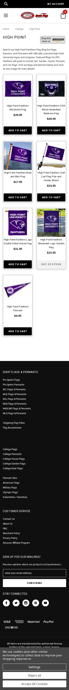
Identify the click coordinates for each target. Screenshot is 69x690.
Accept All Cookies (34, 684)
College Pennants (12, 454)
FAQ (5, 528)
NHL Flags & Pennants (14, 399)
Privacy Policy (10, 538)
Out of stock (51, 264)
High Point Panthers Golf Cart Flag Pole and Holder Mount (51, 176)
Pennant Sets (10, 478)
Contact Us (9, 519)
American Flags (11, 482)
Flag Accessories (12, 427)
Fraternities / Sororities (15, 497)
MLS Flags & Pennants (14, 413)
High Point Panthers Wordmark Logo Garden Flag (51, 243)
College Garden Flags (14, 463)
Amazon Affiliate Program (16, 543)
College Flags (10, 449)
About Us (7, 523)
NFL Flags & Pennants (14, 389)
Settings (34, 667)
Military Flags (10, 487)
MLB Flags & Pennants (14, 394)
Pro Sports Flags (11, 380)
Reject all (34, 675)
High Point (33, 29)
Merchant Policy (11, 533)
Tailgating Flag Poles (14, 423)
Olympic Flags (10, 492)
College (18, 29)
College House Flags (14, 459)
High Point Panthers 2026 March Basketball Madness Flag (51, 109)
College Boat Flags (13, 468)
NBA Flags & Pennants (14, 403)
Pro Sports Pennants (13, 384)
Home (6, 29)
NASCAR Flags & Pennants (17, 408)
